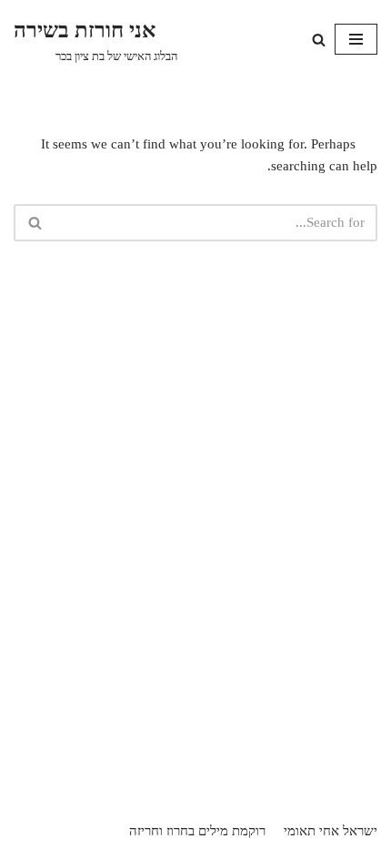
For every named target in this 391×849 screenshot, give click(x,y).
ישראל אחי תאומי (330, 830)
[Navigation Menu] (356, 39)
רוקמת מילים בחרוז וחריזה (197, 830)
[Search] (319, 39)
